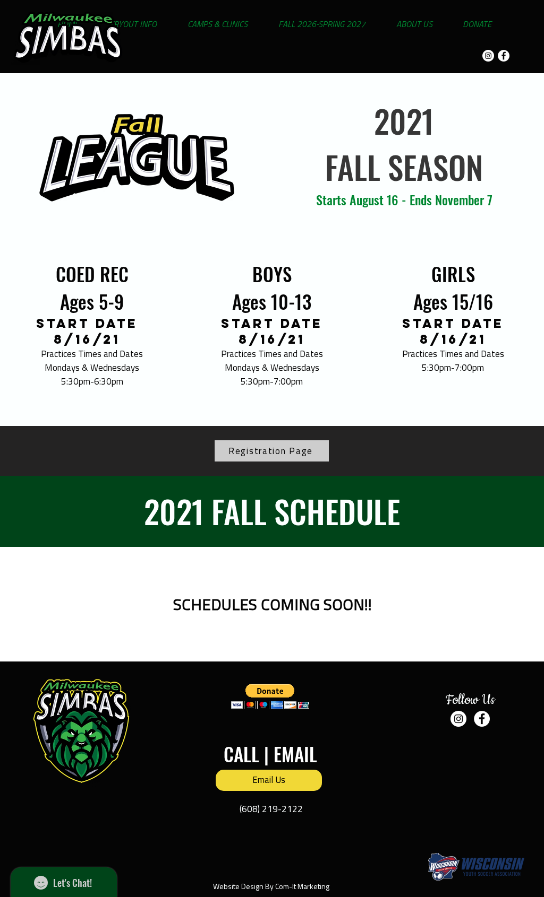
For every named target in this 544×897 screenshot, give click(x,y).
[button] (270, 696)
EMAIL (295, 754)
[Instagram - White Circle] (488, 56)
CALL (241, 754)
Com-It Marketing (302, 886)
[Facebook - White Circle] (503, 56)
